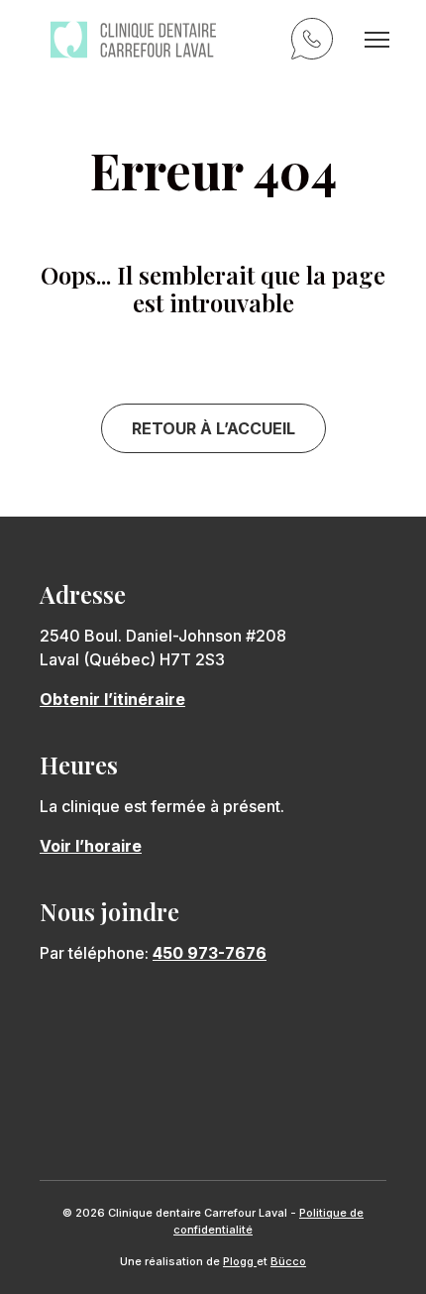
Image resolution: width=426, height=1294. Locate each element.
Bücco (288, 1261)
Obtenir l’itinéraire (112, 699)
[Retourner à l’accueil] (133, 39)
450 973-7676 (315, 42)
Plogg (240, 1261)
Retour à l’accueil (213, 428)
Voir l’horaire (91, 846)
